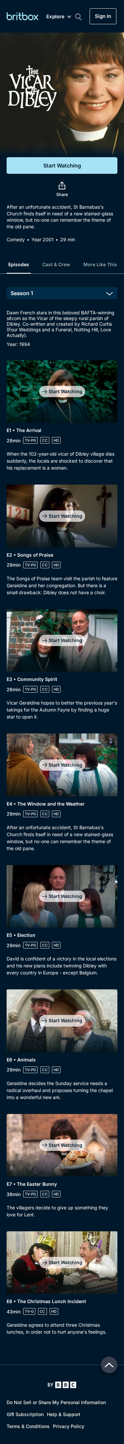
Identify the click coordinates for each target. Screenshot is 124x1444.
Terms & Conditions (28, 1426)
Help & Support (63, 1414)
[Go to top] (109, 1365)
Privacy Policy (68, 1426)
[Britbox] (22, 16)
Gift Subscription (25, 1414)
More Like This (100, 264)
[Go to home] (62, 1385)
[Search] (78, 16)
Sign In (103, 16)
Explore (55, 16)
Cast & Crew (56, 264)
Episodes (18, 264)
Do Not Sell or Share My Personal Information (56, 1402)
